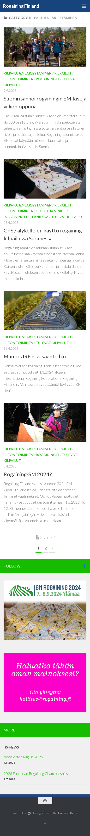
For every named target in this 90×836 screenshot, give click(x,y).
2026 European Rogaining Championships (36, 773)
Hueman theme (68, 813)
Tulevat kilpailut (67, 217)
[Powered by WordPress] (28, 813)
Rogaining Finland (21, 6)
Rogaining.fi (47, 79)
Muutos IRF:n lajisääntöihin (35, 356)
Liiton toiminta (18, 79)
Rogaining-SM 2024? (28, 474)
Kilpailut (63, 73)
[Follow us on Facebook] (84, 566)
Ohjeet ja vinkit (51, 211)
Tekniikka (39, 217)
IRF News (11, 747)
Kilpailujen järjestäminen (28, 73)
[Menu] (84, 6)
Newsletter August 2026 (23, 757)
